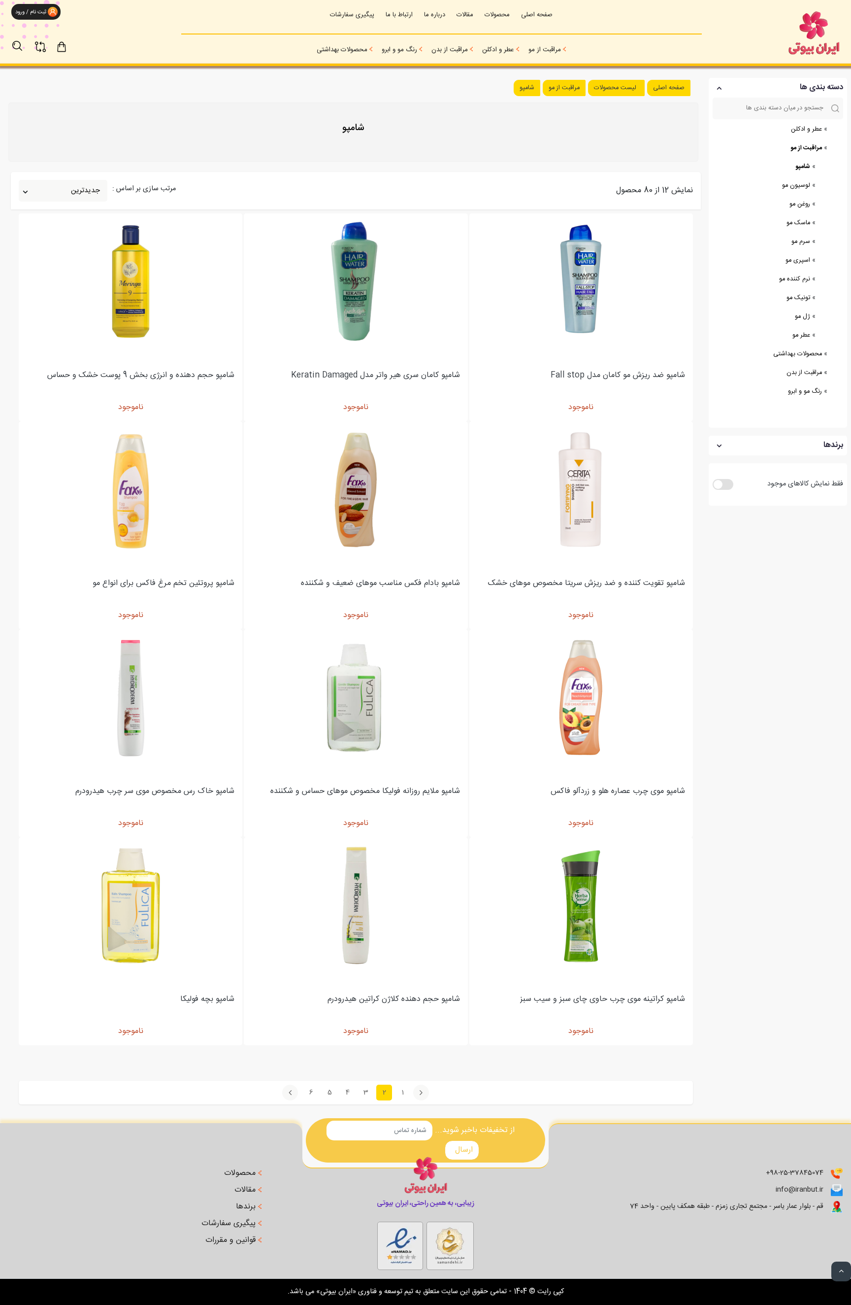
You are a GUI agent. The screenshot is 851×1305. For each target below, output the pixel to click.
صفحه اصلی (537, 14)
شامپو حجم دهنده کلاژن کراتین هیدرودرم (393, 1000)
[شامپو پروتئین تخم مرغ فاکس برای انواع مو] (130, 489)
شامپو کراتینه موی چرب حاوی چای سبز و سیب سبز (602, 1000)
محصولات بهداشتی (342, 49)
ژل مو (802, 316)
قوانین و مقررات (231, 1240)
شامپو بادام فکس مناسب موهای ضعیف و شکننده (380, 584)
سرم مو (800, 242)
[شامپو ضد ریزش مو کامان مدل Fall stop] (581, 281)
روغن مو (799, 204)
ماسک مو (798, 223)
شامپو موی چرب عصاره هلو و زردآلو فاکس (618, 792)
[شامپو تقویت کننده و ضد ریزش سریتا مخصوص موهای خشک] (581, 489)
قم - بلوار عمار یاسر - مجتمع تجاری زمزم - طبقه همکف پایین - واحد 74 (726, 1207)
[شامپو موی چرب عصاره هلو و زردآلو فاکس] (581, 697)
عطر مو (801, 335)
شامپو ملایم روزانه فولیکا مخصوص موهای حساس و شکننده (365, 792)
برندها (247, 1207)
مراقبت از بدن (449, 49)
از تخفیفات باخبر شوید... (475, 1130)
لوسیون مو (796, 185)
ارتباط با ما (399, 14)
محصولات (497, 14)
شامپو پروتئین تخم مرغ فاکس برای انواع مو (163, 584)
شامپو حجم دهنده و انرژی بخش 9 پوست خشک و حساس (140, 376)
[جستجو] (22, 40)
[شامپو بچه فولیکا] (130, 905)
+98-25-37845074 (794, 1173)
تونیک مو (798, 298)
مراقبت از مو (544, 49)
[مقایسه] (46, 40)
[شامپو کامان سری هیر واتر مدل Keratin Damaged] (355, 281)
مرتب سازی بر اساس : (144, 189)
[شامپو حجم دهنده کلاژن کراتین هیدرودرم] (355, 905)
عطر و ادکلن (498, 49)
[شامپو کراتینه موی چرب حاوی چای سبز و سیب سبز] (581, 905)
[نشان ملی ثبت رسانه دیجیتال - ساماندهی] (400, 1244)
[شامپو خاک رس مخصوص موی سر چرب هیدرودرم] (130, 697)
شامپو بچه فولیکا (207, 1000)
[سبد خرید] (70, 45)
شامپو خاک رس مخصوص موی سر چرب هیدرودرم (154, 792)
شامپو (802, 167)
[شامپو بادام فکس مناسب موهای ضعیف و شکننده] (355, 489)
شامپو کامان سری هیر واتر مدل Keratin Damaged (375, 376)
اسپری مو (798, 260)
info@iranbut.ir (799, 1190)
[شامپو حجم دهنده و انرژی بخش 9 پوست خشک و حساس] (130, 281)
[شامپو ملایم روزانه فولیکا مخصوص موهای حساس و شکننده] (355, 697)
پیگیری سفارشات (352, 14)
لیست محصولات (615, 88)
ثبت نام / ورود (30, 12)
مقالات (465, 14)
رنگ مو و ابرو (399, 49)
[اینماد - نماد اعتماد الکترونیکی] (450, 1244)
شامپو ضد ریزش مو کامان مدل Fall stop (618, 376)
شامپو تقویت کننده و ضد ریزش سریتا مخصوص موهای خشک (586, 584)
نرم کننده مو (794, 279)
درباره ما (434, 14)
